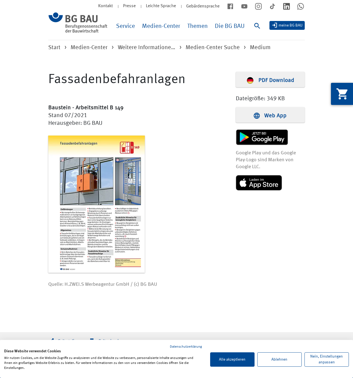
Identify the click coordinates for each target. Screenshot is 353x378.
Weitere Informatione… (146, 48)
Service (125, 26)
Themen (197, 26)
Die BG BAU (230, 26)
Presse (129, 6)
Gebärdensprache (203, 6)
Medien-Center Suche (213, 48)
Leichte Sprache (161, 6)
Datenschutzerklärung (186, 346)
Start (54, 48)
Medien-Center (161, 26)
